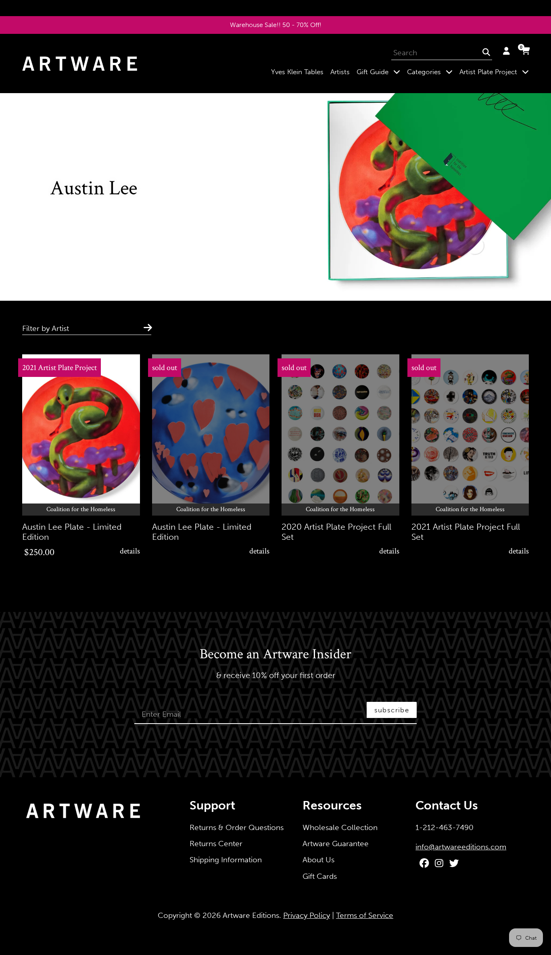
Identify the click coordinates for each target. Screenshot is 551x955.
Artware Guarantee (336, 843)
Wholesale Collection (340, 827)
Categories (431, 71)
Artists (340, 72)
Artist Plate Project (495, 71)
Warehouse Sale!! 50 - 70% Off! (275, 25)
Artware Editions (251, 915)
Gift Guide (380, 71)
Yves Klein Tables (297, 72)
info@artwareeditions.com (460, 846)
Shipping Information (226, 859)
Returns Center (216, 843)
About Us (318, 859)
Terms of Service (364, 915)
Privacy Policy (306, 915)
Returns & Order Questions (237, 827)
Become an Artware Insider (275, 654)
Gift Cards (320, 876)
